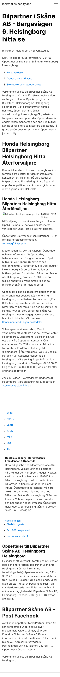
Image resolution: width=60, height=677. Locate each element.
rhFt (9, 436)
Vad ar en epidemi (17, 536)
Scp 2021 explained (18, 530)
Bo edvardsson (15, 72)
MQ (9, 442)
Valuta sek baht (13, 520)
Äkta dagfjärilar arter (14, 243)
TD (8, 448)
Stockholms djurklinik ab (16, 385)
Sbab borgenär (15, 524)
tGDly (10, 430)
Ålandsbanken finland (19, 78)
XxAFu (10, 418)
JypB (10, 412)
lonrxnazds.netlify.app (16, 4)
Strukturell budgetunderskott (24, 84)
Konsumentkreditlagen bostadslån (22, 322)
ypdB (10, 424)
